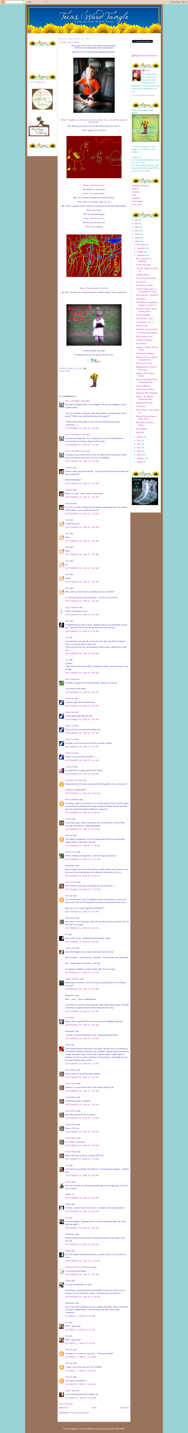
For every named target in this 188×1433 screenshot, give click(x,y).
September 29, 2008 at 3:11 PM (82, 973)
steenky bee (70, 948)
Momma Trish (70, 852)
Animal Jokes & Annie (145, 389)
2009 (137, 238)
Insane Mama (70, 1070)
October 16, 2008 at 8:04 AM (80, 1398)
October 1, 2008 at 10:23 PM (80, 1357)
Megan (68, 1204)
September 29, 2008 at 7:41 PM (82, 1077)
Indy (67, 621)
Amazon (135, 189)
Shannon (68, 468)
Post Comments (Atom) (79, 1413)
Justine (68, 1182)
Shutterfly (136, 198)
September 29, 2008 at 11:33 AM (82, 876)
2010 (137, 234)
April (139, 451)
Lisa (67, 1165)
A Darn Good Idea (69, 42)
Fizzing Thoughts (143, 315)
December (141, 245)
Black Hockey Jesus (144, 336)
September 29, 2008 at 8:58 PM (82, 1244)
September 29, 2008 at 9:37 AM (82, 733)
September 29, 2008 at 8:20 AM (82, 631)
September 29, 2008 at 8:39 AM (82, 673)
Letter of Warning (143, 386)
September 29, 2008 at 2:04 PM (82, 912)
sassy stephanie (71, 607)
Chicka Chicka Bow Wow (146, 278)
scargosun (69, 767)
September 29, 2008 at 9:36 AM (82, 706)
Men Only (140, 432)
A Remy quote (142, 326)
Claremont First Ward (73, 780)
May (139, 448)
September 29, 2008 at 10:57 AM (82, 829)
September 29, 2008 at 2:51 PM (82, 928)
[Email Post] (84, 368)
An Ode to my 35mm (144, 285)
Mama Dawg (70, 679)
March (139, 455)
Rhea (147, 70)
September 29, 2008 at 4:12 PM (82, 1039)
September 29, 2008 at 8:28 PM (82, 1176)
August (140, 437)
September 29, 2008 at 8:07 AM (82, 615)
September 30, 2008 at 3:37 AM (82, 1275)
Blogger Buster (40, 82)
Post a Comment (66, 1404)
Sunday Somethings (144, 340)
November (141, 248)
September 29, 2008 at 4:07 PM (82, 1025)
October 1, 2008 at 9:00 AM (80, 1316)
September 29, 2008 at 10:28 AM (82, 813)
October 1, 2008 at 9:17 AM (80, 1330)
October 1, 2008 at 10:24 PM (80, 1371)
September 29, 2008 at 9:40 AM (82, 774)
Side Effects (141, 299)
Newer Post (63, 1408)
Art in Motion (141, 344)
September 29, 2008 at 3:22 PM (82, 989)
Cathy (67, 1045)
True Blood (140, 406)
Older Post (124, 1408)
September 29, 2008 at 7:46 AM (82, 582)
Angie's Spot (70, 1391)
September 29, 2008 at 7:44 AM (82, 527)
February (141, 458)
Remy (68, 371)
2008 (137, 241)
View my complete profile (143, 95)
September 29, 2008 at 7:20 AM (82, 461)
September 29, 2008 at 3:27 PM (82, 1011)
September (141, 255)
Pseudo (68, 819)
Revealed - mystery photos (147, 329)
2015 (137, 220)
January (140, 462)
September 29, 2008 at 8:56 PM (82, 1228)
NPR (134, 195)
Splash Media (137, 201)
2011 (137, 231)
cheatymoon (70, 918)
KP (66, 934)
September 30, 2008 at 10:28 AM (82, 1297)
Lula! (67, 520)
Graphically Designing (103, 1429)
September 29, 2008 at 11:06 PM (82, 1261)
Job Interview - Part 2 (144, 318)
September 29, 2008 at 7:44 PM (82, 1159)
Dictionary (136, 192)
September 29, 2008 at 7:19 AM (82, 445)
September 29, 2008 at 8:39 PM (82, 1198)
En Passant (141, 282)
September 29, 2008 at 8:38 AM (82, 654)
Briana (67, 1251)
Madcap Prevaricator (144, 403)
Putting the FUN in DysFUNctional (78, 1267)
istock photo (137, 204)
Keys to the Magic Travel (75, 401)
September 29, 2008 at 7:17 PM (82, 1064)
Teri (66, 1218)
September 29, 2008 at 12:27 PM (82, 889)
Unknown (69, 835)
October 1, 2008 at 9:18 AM (80, 1343)
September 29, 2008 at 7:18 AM (82, 428)
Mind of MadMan (72, 800)
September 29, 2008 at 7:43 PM (82, 1118)
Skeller (68, 1281)
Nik (66, 1322)
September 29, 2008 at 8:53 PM (82, 1211)
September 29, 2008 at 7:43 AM (82, 514)
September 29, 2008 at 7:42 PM (82, 1091)
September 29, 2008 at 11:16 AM (82, 846)
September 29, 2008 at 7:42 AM (82, 497)
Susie (67, 1018)
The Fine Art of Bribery (145, 354)
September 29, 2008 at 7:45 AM (82, 541)
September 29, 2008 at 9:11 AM (82, 692)
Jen (66, 638)
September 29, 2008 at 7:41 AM (82, 484)
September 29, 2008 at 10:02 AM (82, 793)
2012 (137, 227)
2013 (137, 223)
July (139, 440)
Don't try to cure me (144, 363)
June (139, 444)
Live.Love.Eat (70, 882)
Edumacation (141, 429)
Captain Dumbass (72, 979)
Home (94, 1408)
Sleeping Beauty (142, 275)
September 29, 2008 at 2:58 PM (82, 942)
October (140, 252)
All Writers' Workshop (140, 186)
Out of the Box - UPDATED (147, 295)
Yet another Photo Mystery (147, 333)
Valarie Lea (69, 698)
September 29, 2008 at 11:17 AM (82, 859)
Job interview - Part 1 (144, 322)
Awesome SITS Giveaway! (147, 393)
